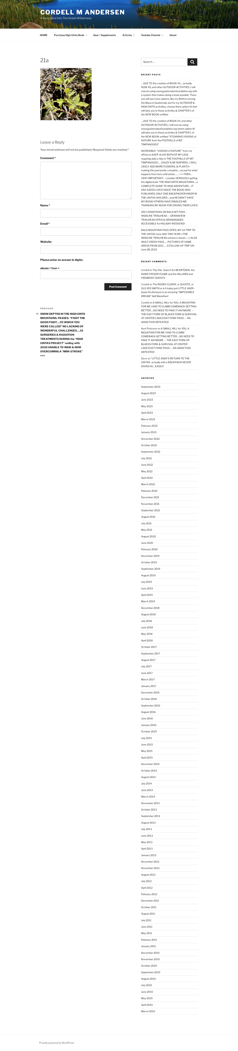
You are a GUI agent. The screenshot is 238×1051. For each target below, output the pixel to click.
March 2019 (148, 601)
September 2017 (150, 653)
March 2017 (148, 679)
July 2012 (146, 881)
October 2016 (149, 698)
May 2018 (146, 633)
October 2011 (148, 907)
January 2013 (148, 855)
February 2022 (149, 490)
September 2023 (150, 386)
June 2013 (147, 835)
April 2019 (147, 594)
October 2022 (149, 445)
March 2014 (148, 796)
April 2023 (147, 412)
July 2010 (146, 985)
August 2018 (148, 614)
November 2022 (150, 438)
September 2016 (150, 705)
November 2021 (150, 503)
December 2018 (150, 607)
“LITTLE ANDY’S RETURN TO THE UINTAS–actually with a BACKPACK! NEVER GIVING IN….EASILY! (166, 362)
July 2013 (146, 829)
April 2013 (147, 848)
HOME (43, 35)
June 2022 (147, 464)
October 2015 (149, 731)
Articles (127, 35)
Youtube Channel (150, 35)
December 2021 (150, 497)
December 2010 (150, 952)
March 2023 (148, 419)
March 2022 (148, 484)
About (172, 35)
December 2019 (150, 555)
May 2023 (147, 406)
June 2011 (146, 926)
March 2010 (148, 1011)
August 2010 (148, 978)
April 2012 (146, 887)
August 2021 (148, 516)
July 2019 (146, 581)
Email (45, 223)
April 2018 (147, 640)
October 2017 (149, 646)
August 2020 (148, 536)
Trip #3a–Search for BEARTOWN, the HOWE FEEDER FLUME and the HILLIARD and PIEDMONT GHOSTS (168, 273)
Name (45, 205)
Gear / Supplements (104, 35)
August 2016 (148, 711)
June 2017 (147, 672)
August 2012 (148, 874)
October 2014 (149, 770)
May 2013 (146, 842)
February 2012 (149, 894)
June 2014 (147, 790)
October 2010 (149, 965)
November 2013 (150, 803)
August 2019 (148, 575)
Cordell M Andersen (82, 12)
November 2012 (150, 868)
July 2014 (146, 783)
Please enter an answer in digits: (61, 260)
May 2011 (146, 933)
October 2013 (149, 809)
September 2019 (150, 568)
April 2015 (147, 757)
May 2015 (146, 750)
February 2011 (149, 939)
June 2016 (147, 718)
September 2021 (150, 510)
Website (46, 241)
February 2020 (149, 549)
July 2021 (146, 523)
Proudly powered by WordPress (56, 1042)
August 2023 (148, 393)
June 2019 (147, 588)
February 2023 (149, 425)
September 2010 (150, 972)
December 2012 (150, 861)
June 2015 (147, 744)
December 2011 (150, 900)
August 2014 (148, 777)
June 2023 (147, 399)
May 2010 (147, 998)
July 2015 (146, 738)
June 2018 (147, 627)
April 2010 (147, 1004)
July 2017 (146, 666)
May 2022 (146, 471)
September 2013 (150, 816)
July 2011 (146, 920)
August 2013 (148, 822)
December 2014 (150, 763)
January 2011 (148, 946)
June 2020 (147, 542)
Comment (48, 158)
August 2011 (148, 913)
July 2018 (146, 620)
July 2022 (146, 458)
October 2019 (149, 562)
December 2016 (150, 692)
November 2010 (150, 959)
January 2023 (148, 432)
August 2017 (148, 659)
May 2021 (146, 529)
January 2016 (148, 725)
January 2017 (148, 686)
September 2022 (150, 451)
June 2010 (147, 991)
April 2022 (147, 477)
